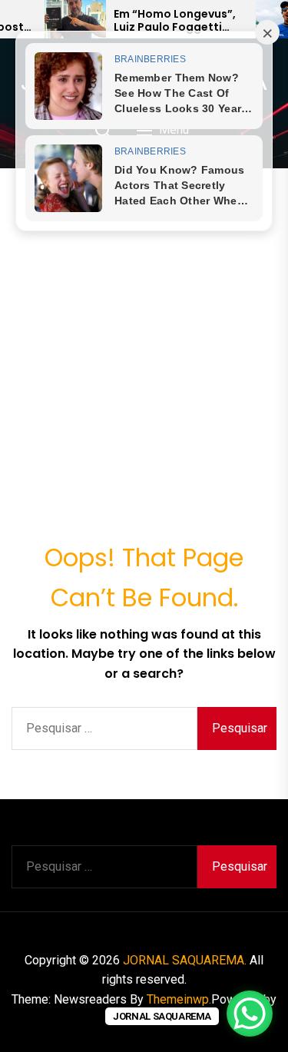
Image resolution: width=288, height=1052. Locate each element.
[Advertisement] (144, 320)
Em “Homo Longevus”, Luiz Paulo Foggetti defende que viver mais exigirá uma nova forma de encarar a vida (179, 21)
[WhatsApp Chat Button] (250, 1014)
